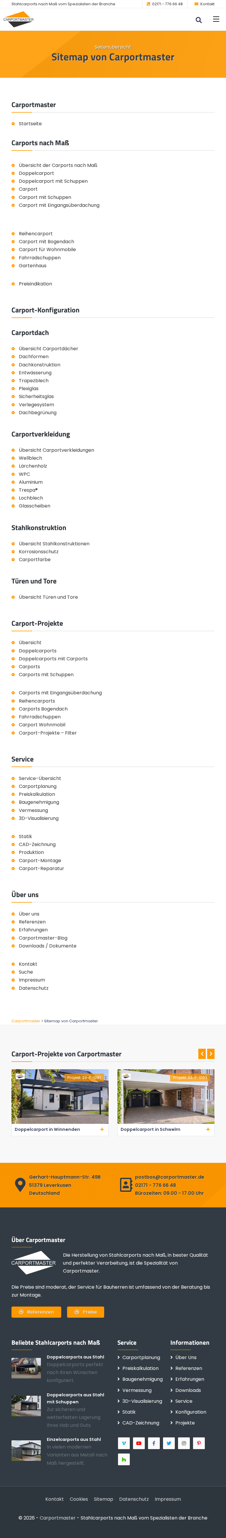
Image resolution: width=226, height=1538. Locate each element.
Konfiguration (190, 1412)
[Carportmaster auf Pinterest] (199, 1443)
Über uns (29, 914)
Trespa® (28, 490)
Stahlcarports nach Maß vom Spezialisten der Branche (63, 3)
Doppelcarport (36, 173)
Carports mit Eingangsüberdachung (60, 692)
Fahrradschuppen (40, 257)
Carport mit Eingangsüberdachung (59, 205)
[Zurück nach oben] (212, 1524)
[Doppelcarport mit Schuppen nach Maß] (29, 1405)
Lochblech (31, 498)
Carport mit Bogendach (46, 241)
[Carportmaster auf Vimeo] (124, 1443)
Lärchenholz (33, 466)
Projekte (185, 1422)
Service (183, 1401)
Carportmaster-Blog (43, 938)
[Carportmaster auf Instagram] (184, 1443)
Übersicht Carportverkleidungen (56, 450)
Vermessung (33, 810)
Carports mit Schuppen (46, 674)
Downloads (188, 1390)
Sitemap (103, 1499)
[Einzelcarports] (29, 1450)
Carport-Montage (40, 860)
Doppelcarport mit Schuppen (53, 181)
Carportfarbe (35, 559)
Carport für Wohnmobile (47, 249)
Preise (89, 1312)
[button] (216, 19)
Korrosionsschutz (39, 551)
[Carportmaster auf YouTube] (139, 1443)
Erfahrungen (33, 929)
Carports (29, 666)
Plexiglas (29, 388)
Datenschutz (34, 988)
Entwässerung (35, 372)
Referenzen (32, 921)
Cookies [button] (79, 1499)
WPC (24, 474)
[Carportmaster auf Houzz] (124, 1459)
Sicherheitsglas (36, 396)
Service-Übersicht (40, 778)
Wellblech (30, 458)
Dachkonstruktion (39, 364)
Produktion (31, 852)
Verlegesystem (36, 404)
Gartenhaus (32, 265)
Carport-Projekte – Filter (48, 733)
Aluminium (31, 482)
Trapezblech (34, 380)
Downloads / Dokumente (48, 946)
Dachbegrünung (37, 412)
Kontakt (207, 3)
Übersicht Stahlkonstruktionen (54, 543)
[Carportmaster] (18, 19)
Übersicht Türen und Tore (48, 597)
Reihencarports (37, 701)
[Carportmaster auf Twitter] (169, 1443)
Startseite (30, 123)
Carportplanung (37, 786)
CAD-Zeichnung (37, 844)
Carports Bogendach (43, 708)
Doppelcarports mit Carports (53, 658)
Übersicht (30, 642)
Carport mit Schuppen (45, 197)
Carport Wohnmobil (42, 724)
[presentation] (202, 1054)
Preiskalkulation (37, 794)
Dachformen (34, 356)
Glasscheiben (34, 505)
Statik (25, 836)
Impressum (32, 980)
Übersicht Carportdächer (48, 348)
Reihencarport (36, 233)
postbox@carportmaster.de (169, 1177)
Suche (26, 972)
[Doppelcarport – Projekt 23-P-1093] (166, 1122)
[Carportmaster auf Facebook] (154, 1443)
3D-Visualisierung (39, 818)
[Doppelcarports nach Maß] (29, 1367)
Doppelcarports (37, 650)
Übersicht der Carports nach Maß (58, 165)
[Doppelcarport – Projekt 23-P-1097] (60, 1122)
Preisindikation (35, 283)
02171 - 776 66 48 (167, 3)
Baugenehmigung (39, 802)
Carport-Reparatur (41, 868)
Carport (28, 189)
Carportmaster (58, 1518)
